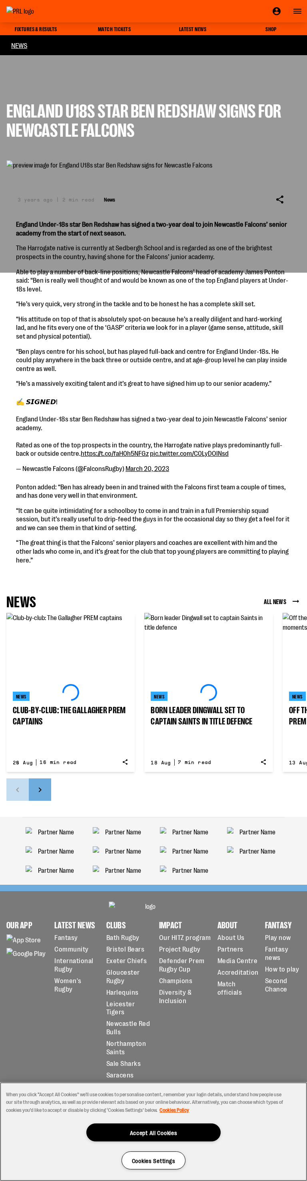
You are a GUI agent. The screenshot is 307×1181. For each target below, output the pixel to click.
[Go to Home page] (38, 11)
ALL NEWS (275, 601)
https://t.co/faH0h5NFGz (115, 453)
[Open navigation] (297, 11)
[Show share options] (280, 199)
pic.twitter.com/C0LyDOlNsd (189, 453)
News (19, 45)
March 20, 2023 (147, 468)
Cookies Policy (174, 1110)
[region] (153, 1131)
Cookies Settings (153, 1160)
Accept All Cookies (153, 1132)
